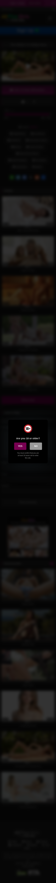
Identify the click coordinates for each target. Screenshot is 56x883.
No (36, 446)
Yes (20, 446)
